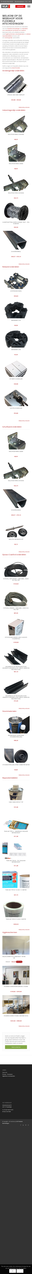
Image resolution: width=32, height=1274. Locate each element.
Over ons (4, 1102)
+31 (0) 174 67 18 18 (7, 2)
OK (12, 1271)
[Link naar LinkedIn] (23, 1154)
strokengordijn (8, 37)
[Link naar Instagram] (28, 1154)
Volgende (27, 86)
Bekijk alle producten (24, 107)
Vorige (5, 86)
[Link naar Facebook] (20, 1154)
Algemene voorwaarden (8, 1105)
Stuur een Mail (6, 1141)
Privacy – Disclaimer (7, 1103)
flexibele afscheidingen (14, 28)
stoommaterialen (19, 34)
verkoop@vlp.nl (19, 2)
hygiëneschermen (10, 34)
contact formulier (15, 68)
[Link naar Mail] (25, 1154)
